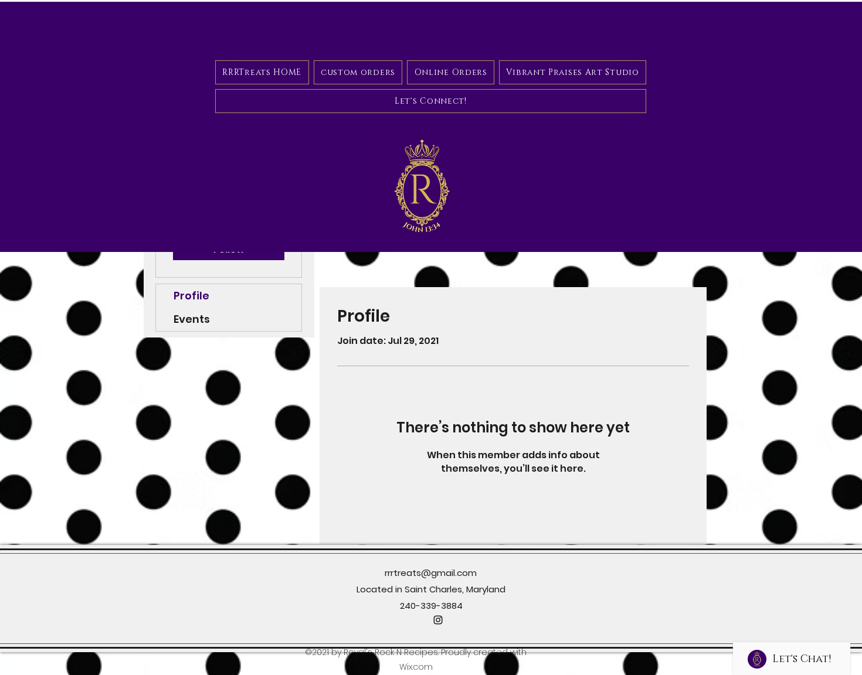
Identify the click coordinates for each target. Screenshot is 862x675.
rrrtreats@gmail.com (431, 573)
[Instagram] (438, 620)
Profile (191, 295)
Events (192, 319)
